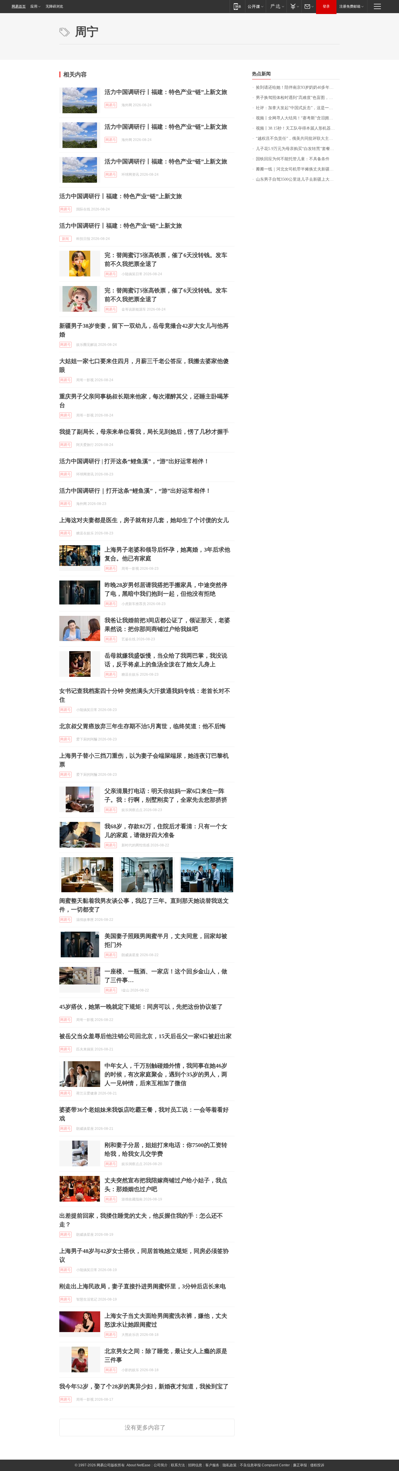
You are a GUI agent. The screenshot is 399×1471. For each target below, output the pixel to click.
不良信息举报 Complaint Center (265, 1465)
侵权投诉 (317, 1465)
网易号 (110, 105)
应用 (33, 6)
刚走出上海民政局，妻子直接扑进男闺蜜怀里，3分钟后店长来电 (142, 1286)
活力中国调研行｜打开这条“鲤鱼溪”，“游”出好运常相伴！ (135, 490)
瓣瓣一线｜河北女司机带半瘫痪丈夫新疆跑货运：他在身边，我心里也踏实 (298, 169)
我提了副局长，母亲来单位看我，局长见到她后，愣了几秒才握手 (144, 431)
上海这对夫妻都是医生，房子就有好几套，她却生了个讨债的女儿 (144, 520)
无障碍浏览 (54, 6)
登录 (326, 6)
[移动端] (237, 6)
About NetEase (138, 1465)
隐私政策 (230, 1465)
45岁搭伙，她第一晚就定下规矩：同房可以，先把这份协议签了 (141, 1006)
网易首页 (19, 6)
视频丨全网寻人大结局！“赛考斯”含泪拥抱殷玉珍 (298, 118)
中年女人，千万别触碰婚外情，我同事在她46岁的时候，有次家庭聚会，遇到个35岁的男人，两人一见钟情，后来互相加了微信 (166, 1074)
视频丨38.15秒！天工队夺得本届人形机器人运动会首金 (298, 128)
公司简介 (161, 1465)
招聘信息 (195, 1465)
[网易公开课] (255, 6)
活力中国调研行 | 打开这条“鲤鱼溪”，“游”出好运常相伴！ (134, 461)
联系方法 (178, 1465)
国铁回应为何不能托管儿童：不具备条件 (292, 159)
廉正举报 (300, 1465)
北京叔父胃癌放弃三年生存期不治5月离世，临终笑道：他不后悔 (142, 726)
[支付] (294, 6)
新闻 (65, 239)
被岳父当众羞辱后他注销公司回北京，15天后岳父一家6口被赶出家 (145, 1036)
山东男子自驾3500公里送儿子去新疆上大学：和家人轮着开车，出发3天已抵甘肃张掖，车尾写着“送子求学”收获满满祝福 (298, 179)
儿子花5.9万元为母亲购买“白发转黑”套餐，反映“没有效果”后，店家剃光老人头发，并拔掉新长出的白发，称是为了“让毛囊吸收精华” (298, 149)
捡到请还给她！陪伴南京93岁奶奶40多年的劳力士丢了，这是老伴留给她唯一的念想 (298, 87)
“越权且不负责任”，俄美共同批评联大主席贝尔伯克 (298, 138)
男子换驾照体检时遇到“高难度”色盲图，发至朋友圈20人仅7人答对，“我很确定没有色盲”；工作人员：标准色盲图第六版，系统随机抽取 (298, 97)
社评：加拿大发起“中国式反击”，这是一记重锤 (298, 108)
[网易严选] (276, 6)
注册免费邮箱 (349, 6)
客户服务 (212, 1465)
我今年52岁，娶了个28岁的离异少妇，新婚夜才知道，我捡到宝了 (144, 1386)
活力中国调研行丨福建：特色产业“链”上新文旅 (166, 92)
